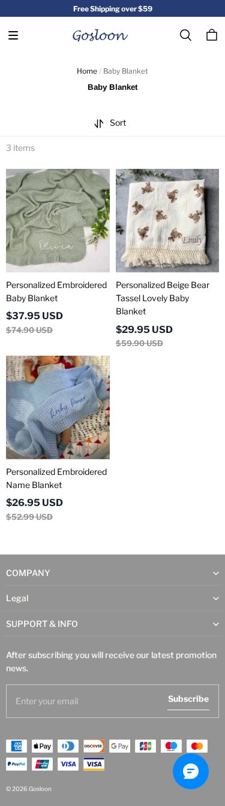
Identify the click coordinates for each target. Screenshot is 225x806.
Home (87, 70)
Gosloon (40, 788)
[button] (13, 35)
